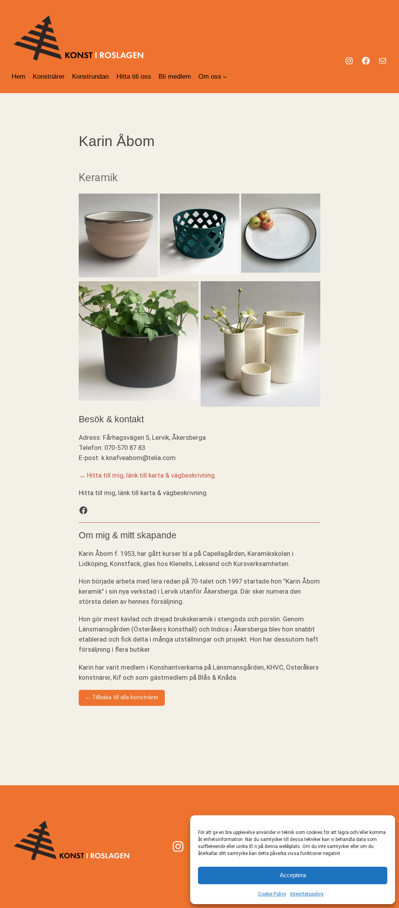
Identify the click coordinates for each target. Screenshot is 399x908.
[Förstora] (148, 204)
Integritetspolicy (306, 894)
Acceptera (293, 875)
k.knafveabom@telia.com (138, 458)
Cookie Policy (272, 894)
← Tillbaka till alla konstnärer (122, 697)
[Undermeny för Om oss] (225, 77)
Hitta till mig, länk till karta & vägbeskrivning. (151, 475)
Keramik (98, 177)
